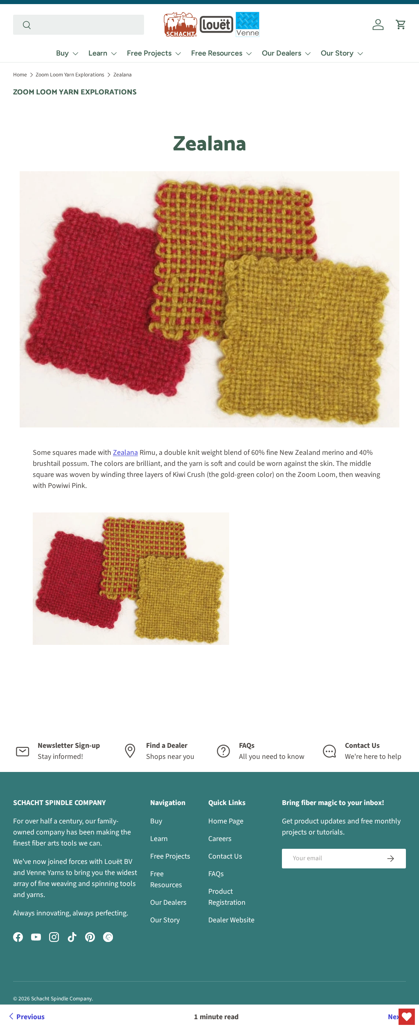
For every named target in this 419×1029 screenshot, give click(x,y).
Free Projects (149, 53)
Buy (62, 53)
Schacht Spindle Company (61, 998)
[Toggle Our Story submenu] (360, 53)
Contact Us (225, 856)
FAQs (216, 874)
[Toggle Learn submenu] (114, 53)
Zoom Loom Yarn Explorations (70, 74)
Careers (220, 839)
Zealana (122, 74)
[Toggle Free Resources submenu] (249, 53)
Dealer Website (231, 920)
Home (20, 74)
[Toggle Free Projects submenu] (178, 53)
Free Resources (216, 53)
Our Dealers (281, 53)
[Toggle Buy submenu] (75, 53)
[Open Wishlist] (407, 1017)
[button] (401, 25)
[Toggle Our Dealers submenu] (308, 53)
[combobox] (78, 25)
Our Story (337, 53)
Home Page (225, 821)
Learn (97, 53)
